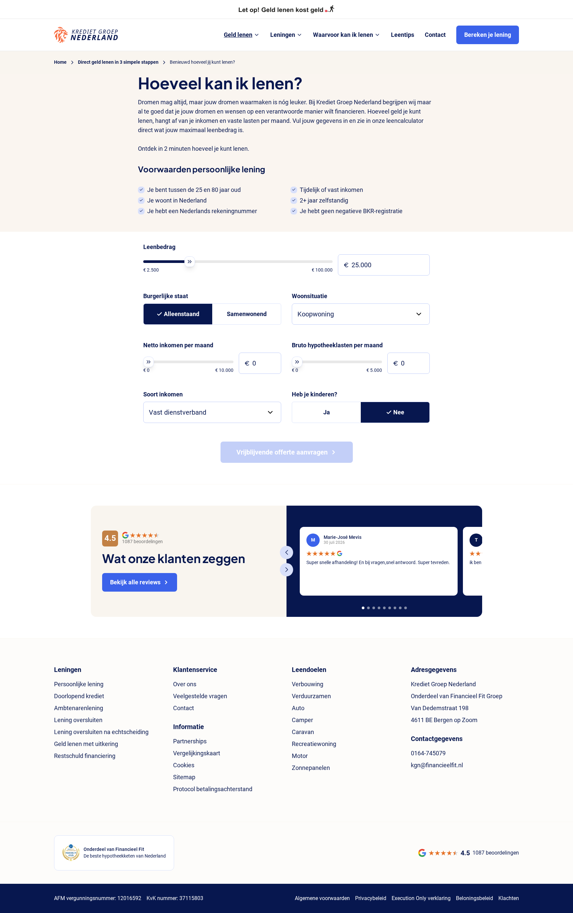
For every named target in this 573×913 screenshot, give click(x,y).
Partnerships (190, 741)
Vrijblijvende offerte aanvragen (282, 452)
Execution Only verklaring (421, 898)
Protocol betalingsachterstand (212, 789)
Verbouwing (307, 684)
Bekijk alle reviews (135, 582)
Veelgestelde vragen (200, 696)
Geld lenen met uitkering (86, 743)
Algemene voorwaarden (322, 898)
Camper (302, 719)
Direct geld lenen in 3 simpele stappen (118, 62)
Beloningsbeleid (474, 898)
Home (60, 62)
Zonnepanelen (311, 767)
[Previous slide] (286, 552)
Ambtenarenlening (78, 708)
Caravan (303, 731)
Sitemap (184, 777)
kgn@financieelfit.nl (437, 765)
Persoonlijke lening (78, 684)
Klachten (508, 898)
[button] (363, 608)
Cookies (183, 765)
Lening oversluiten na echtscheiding (101, 731)
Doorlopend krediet (79, 696)
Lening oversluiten (78, 719)
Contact (183, 708)
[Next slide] (286, 569)
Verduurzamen (311, 696)
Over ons (184, 684)
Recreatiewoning (314, 743)
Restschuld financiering (84, 755)
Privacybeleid (370, 898)
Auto (298, 708)
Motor (300, 755)
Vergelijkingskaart (196, 753)
